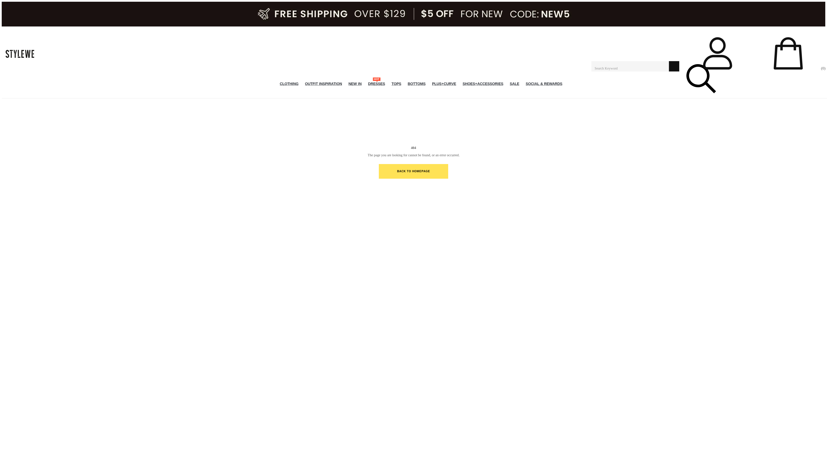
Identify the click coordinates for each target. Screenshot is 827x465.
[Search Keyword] (630, 66)
